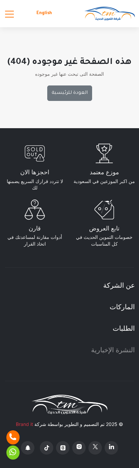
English (44, 13)
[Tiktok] (46, 448)
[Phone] (13, 437)
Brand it (24, 424)
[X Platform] (95, 448)
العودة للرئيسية (70, 93)
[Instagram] (79, 448)
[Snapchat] (27, 448)
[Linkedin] (111, 448)
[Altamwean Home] (109, 14)
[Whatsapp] (13, 452)
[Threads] (63, 448)
